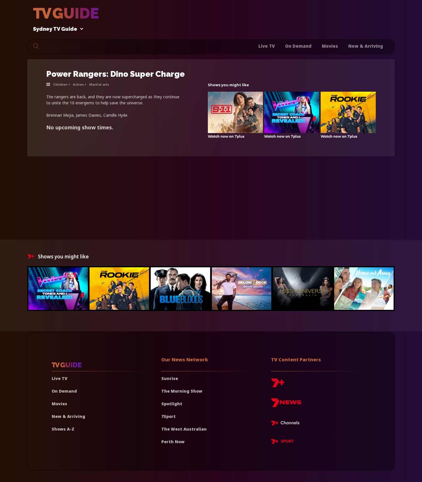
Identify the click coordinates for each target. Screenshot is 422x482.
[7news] (286, 404)
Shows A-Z (63, 429)
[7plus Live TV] (287, 424)
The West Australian (184, 429)
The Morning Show (181, 391)
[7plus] (277, 385)
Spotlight (171, 403)
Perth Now (173, 441)
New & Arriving (365, 46)
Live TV (266, 46)
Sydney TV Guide (55, 29)
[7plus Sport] (282, 442)
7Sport (168, 416)
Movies (330, 46)
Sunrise (169, 378)
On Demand (298, 46)
